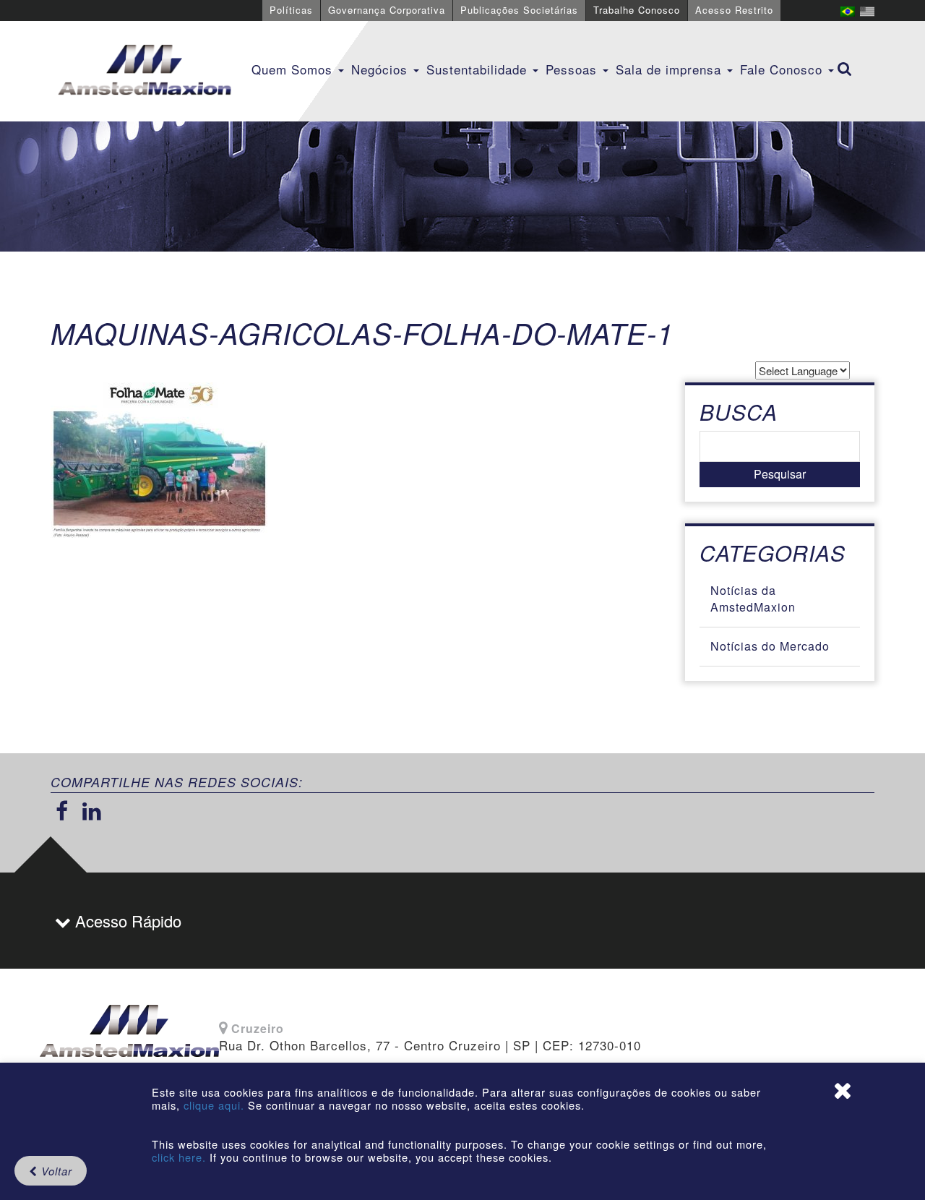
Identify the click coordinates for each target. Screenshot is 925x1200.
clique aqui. (216, 1105)
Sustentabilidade (478, 69)
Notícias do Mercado (770, 646)
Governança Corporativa (386, 10)
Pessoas (573, 69)
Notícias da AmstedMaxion (753, 598)
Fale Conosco (783, 69)
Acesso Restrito (734, 10)
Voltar (55, 1170)
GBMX (144, 71)
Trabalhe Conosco (636, 10)
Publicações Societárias (519, 10)
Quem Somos (294, 69)
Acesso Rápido (126, 920)
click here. (179, 1157)
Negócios (381, 69)
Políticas (291, 10)
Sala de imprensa (671, 69)
